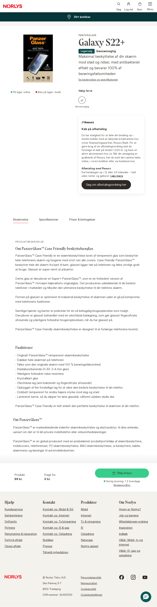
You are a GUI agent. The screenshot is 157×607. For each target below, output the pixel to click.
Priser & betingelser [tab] (82, 219)
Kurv (139, 9)
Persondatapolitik (91, 577)
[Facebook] (121, 579)
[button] (146, 596)
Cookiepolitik (88, 589)
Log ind (128, 9)
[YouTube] (145, 579)
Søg (118, 9)
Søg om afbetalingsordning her (106, 184)
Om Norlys (127, 502)
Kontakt (49, 502)
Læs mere (116, 175)
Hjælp (9, 502)
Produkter (89, 502)
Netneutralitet (89, 583)
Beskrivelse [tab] (20, 219)
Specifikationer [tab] (48, 219)
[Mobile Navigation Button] (150, 6)
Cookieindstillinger (91, 594)
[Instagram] (133, 579)
